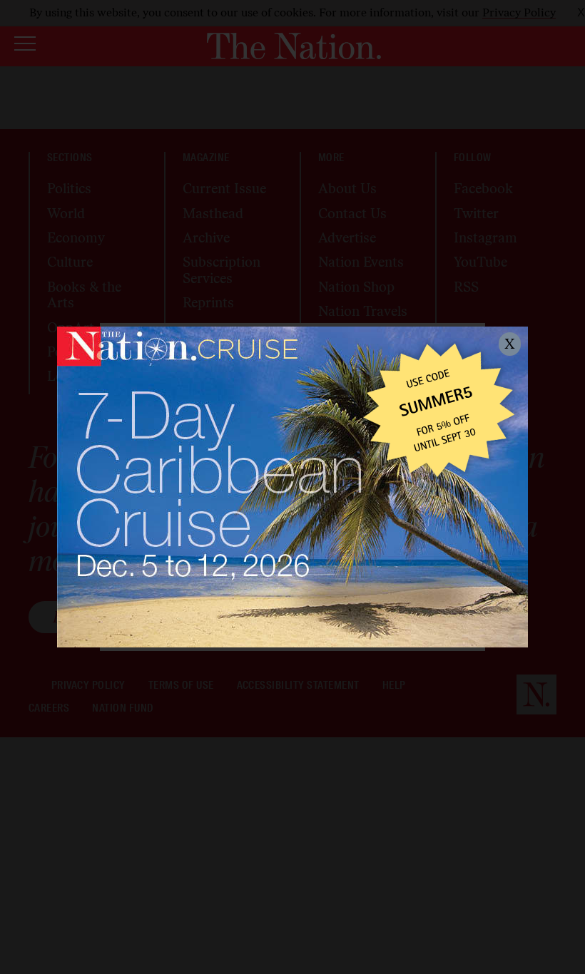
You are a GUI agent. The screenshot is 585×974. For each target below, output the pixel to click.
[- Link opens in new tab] (292, 487)
